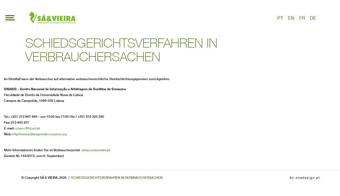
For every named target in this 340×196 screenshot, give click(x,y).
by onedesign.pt (305, 178)
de (313, 18)
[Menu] (10, 18)
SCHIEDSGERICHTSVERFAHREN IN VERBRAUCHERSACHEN (117, 178)
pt (280, 18)
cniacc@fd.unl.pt (27, 128)
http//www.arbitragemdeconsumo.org (39, 134)
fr (302, 18)
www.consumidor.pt (96, 150)
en (291, 18)
